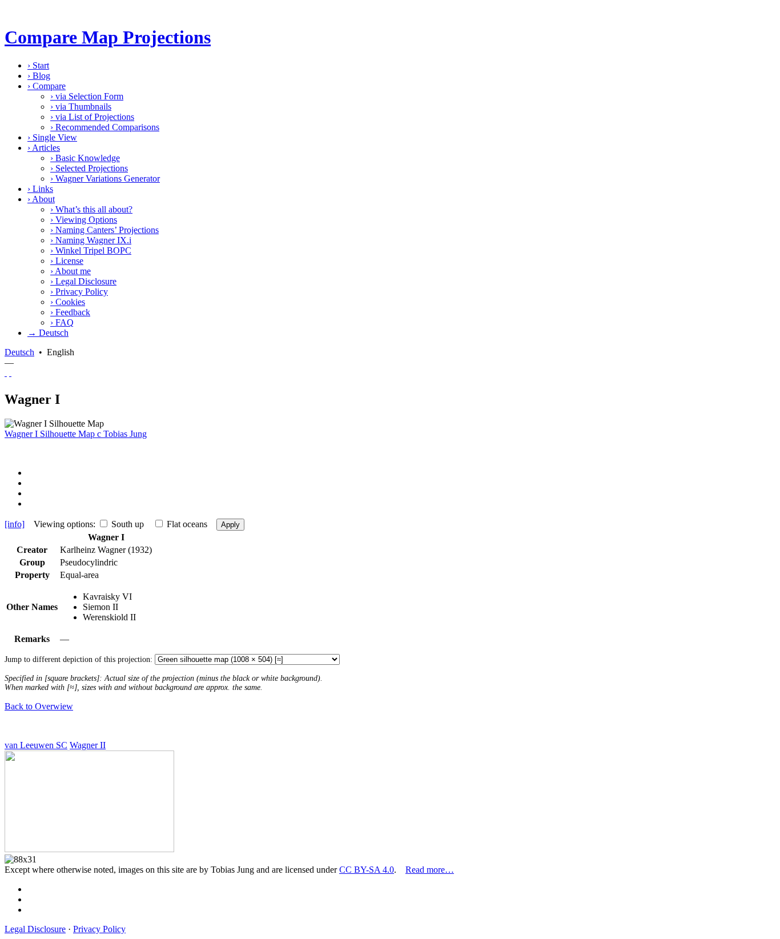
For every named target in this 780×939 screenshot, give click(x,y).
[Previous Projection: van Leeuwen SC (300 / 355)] (6, 373)
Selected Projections (89, 168)
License (66, 261)
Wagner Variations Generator (105, 178)
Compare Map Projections (108, 37)
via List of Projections (92, 117)
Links (40, 189)
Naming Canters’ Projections (104, 230)
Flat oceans (187, 524)
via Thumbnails (80, 106)
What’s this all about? (91, 209)
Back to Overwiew (39, 706)
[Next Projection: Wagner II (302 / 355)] (10, 373)
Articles (43, 148)
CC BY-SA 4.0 (366, 869)
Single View (52, 137)
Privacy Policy (79, 291)
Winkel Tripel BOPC (90, 250)
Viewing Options (83, 219)
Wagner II (88, 745)
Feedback (70, 312)
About (41, 199)
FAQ (62, 322)
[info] (15, 524)
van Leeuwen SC (36, 745)
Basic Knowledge (85, 158)
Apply (230, 524)
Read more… (429, 869)
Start (38, 65)
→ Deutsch (48, 333)
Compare (46, 86)
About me (70, 271)
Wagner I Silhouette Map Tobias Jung (76, 434)
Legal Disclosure (83, 281)
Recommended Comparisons (104, 127)
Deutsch (19, 352)
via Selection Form (86, 96)
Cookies (67, 302)
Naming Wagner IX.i (90, 240)
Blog (38, 76)
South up (127, 524)
